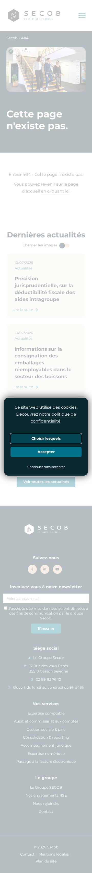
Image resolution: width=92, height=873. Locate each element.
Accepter (46, 452)
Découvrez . (46, 418)
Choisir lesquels (46, 438)
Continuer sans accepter (46, 467)
